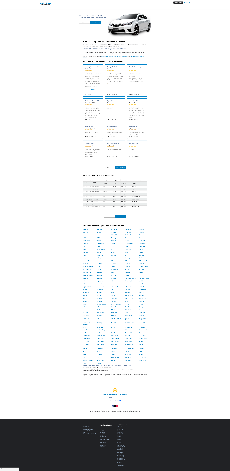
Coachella (128, 249)
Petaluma (142, 313)
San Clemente (115, 333)
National (141, 301)
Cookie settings (3, 469)
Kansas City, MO (120, 440)
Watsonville (128, 357)
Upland (85, 354)
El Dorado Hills (143, 261)
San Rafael (142, 336)
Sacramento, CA (120, 453)
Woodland (128, 360)
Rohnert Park (129, 327)
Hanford (99, 275)
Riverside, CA (120, 452)
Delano (99, 258)
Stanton (141, 344)
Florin (98, 266)
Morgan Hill (86, 301)
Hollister (113, 278)
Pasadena (114, 313)
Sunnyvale (100, 348)
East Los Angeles (88, 261)
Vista (98, 357)
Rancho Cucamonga (128, 319)
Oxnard (85, 310)
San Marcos (114, 336)
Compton (85, 252)
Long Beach (142, 289)
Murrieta (113, 301)
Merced (99, 295)
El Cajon (113, 261)
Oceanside (114, 307)
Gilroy (112, 272)
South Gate (100, 344)
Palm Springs (129, 310)
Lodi (112, 289)
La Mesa (85, 284)
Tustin (127, 351)
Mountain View (101, 301)
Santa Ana (100, 338)
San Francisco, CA (121, 459)
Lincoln (85, 289)
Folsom (113, 266)
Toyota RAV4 (102, 446)
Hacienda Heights (88, 275)
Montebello (114, 298)
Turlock (113, 351)
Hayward (127, 275)
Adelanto (85, 229)
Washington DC (120, 465)
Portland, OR (119, 451)
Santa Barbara (115, 338)
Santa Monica (115, 341)
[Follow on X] (115, 406)
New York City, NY (121, 445)
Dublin (141, 258)
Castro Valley (129, 243)
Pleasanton (128, 315)
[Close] (17, 468)
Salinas (127, 330)
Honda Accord (103, 432)
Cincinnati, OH (120, 432)
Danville (141, 255)
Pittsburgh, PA (120, 449)
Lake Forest (114, 287)
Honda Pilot (102, 438)
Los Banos (86, 292)
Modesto (141, 295)
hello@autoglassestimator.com (115, 394)
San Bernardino (143, 330)
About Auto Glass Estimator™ (89, 433)
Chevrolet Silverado (104, 428)
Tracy (84, 351)
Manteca (127, 292)
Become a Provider (178, 2)
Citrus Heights (101, 249)
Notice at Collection (113, 403)
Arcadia (141, 232)
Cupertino (100, 255)
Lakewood (128, 287)
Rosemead (142, 327)
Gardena (99, 272)
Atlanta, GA (119, 426)
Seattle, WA (119, 462)
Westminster (100, 360)
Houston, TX (119, 439)
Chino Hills (142, 246)
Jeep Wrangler (103, 440)
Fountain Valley (87, 269)
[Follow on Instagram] (117, 406)
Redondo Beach (129, 323)
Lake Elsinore (101, 287)
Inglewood (100, 281)
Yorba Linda (142, 360)
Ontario (127, 307)
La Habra (141, 281)
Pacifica (99, 310)
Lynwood (99, 292)
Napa (126, 301)
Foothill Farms (143, 266)
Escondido (128, 264)
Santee (141, 341)
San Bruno (86, 333)
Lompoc (127, 289)
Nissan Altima (103, 442)
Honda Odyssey (103, 436)
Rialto (84, 327)
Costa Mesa (128, 252)
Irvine (112, 281)
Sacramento (114, 330)
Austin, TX (119, 428)
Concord (99, 252)
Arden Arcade (87, 235)
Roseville (85, 330)
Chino (126, 246)
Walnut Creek (115, 357)
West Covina (142, 357)
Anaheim (85, 232)
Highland (99, 278)
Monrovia (85, 298)
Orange (141, 307)
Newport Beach (101, 304)
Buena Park (86, 241)
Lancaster (142, 287)
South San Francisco (114, 345)
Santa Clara (128, 338)
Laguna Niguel (87, 287)
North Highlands (116, 304)
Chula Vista (86, 249)
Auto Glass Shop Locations (89, 428)
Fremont (99, 269)
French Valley (115, 269)
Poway (99, 318)
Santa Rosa (128, 341)
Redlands (113, 323)
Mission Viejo (129, 295)
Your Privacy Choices (114, 400)
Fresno (127, 269)
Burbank (99, 241)
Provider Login (187, 2)
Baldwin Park (129, 235)
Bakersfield (114, 235)
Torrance (141, 348)
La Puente (128, 284)
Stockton (85, 348)
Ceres (84, 246)
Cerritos (99, 246)
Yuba (84, 363)
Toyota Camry (103, 443)
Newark (85, 304)
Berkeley (113, 238)
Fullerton (141, 269)
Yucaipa (99, 363)
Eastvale (99, 261)
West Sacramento (88, 360)
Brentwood (142, 238)
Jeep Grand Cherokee (104, 439)
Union (140, 351)
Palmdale (142, 310)
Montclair (99, 298)
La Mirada (99, 284)
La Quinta (142, 284)
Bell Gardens (86, 238)
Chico (112, 246)
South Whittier (129, 344)
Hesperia (85, 278)
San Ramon (86, 338)
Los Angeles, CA (120, 443)
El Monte (85, 264)
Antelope (99, 232)
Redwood (142, 323)
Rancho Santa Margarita (87, 323)
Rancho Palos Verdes (143, 319)
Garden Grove (87, 272)
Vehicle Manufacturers (88, 429)
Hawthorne (114, 275)
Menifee (85, 295)
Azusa (98, 235)
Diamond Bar (115, 258)
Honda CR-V (102, 435)
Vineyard (141, 354)
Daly (126, 255)
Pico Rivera (86, 315)
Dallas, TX (119, 435)
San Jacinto (142, 333)
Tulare (98, 351)
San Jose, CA (120, 461)
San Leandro (86, 336)
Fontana (127, 266)
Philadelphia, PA (120, 448)
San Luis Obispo (101, 336)
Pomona (141, 315)
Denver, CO (119, 436)
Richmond (100, 327)
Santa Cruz (86, 341)
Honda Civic (102, 433)
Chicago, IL (119, 430)
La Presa (113, 284)
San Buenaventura (102, 333)
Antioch (113, 232)
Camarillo (128, 241)
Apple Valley (128, 232)
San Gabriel (128, 333)
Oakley (99, 307)
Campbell (142, 241)
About (54, 3)
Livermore (100, 289)
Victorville (128, 354)
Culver (85, 255)
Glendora (141, 272)
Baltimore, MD (120, 429)
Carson (113, 243)
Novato (141, 304)
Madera (113, 292)
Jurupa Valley (129, 281)
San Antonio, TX (120, 456)
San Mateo (128, 336)
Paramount (100, 313)
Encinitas (113, 264)
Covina (141, 252)
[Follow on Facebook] (113, 406)
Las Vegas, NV (120, 442)
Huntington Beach (130, 278)
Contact (111, 397)
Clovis (112, 249)
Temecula (114, 348)
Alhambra (114, 229)
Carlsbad (85, 243)
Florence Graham (88, 266)
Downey (127, 258)
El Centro (127, 261)
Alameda (99, 229)
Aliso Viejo (128, 229)
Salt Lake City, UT (121, 455)
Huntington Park (144, 278)
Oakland (85, 307)
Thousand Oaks (129, 348)
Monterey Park (129, 298)
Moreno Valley (143, 298)
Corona (113, 252)
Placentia (113, 315)
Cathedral (142, 243)
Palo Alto (85, 313)
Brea (126, 238)
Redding (99, 323)
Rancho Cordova (116, 318)
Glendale (127, 272)
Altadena (141, 229)
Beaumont (142, 235)
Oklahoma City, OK (121, 446)
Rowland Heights (102, 330)
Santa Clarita (143, 338)
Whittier (113, 360)
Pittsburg (99, 315)
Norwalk (127, 304)
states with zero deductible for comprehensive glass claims (114, 56)
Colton (141, 249)
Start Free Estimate (95, 22)
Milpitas (113, 295)
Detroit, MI (119, 438)
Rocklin (113, 327)
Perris (126, 313)
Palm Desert (114, 310)
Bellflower (100, 238)
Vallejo (113, 354)
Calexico (113, 241)
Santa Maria (100, 341)
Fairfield (141, 264)
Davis (84, 258)
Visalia (84, 357)
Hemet (141, 275)
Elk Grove (99, 264)
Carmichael (100, 243)
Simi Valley (86, 344)
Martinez (141, 292)
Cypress (113, 255)
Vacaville (99, 354)
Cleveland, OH (120, 433)
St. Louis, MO (120, 464)
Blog (58, 3)
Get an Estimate (86, 426)
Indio (84, 281)
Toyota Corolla (103, 445)
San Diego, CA (120, 458)
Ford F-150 (102, 430)
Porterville (86, 318)
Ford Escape (102, 429)
